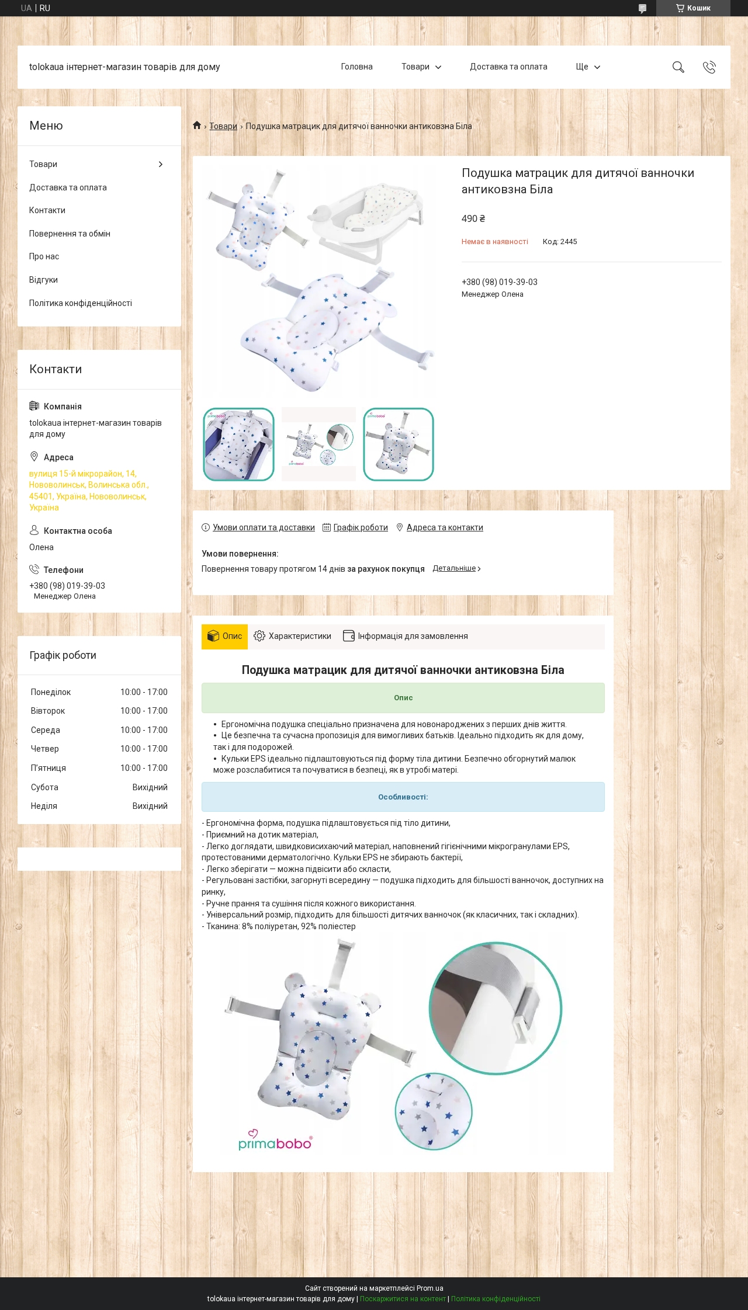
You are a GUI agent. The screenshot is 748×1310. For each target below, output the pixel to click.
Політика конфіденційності (80, 303)
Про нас (44, 256)
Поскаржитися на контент (403, 1299)
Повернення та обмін (69, 233)
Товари (415, 66)
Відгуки (43, 279)
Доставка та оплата (509, 66)
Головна (357, 66)
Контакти (47, 210)
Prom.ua (430, 1288)
